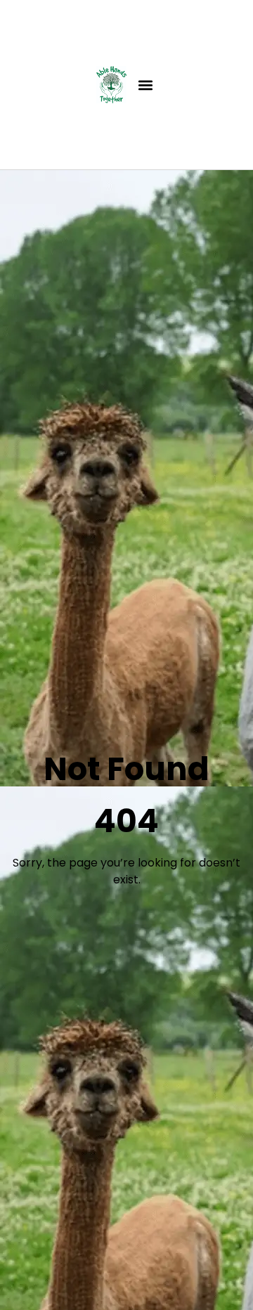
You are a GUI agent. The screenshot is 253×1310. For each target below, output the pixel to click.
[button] (145, 84)
